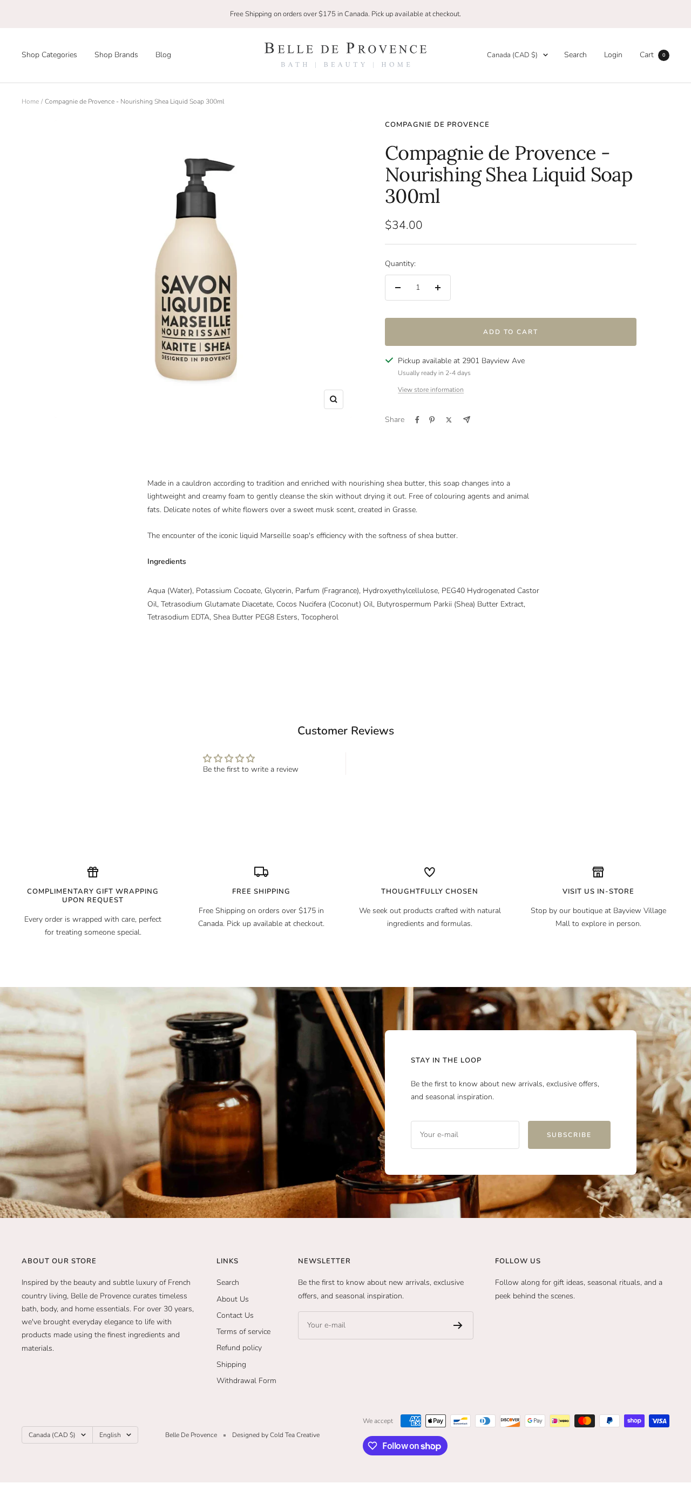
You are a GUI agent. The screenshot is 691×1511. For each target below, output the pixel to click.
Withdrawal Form (246, 1381)
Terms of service (243, 1331)
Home (30, 101)
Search (575, 55)
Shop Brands (116, 55)
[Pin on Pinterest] (432, 420)
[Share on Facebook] (417, 420)
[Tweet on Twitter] (448, 420)
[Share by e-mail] (466, 419)
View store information (431, 389)
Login (613, 55)
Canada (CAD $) (512, 55)
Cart (652, 55)
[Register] (458, 1325)
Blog (163, 55)
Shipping (231, 1364)
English (110, 1435)
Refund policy (239, 1348)
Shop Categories (49, 55)
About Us (232, 1299)
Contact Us (235, 1315)
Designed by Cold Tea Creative (276, 1435)
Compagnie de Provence (437, 125)
